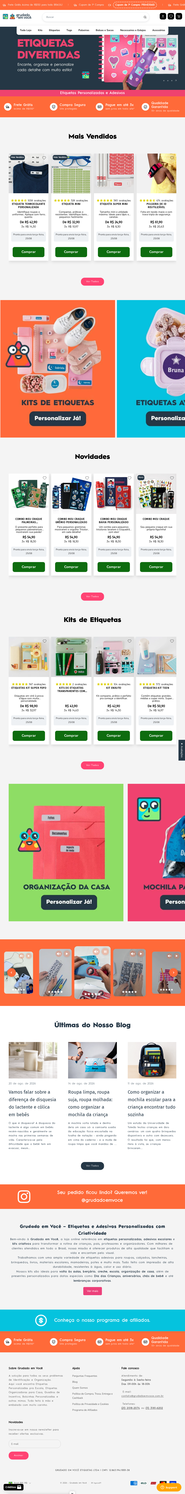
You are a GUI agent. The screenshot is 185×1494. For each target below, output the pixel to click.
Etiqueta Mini (71, 204)
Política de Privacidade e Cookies (90, 1404)
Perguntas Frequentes (84, 1376)
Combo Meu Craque (156, 519)
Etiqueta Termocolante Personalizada (28, 205)
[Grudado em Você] (17, 16)
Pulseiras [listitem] (83, 30)
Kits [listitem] (40, 30)
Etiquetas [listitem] (54, 30)
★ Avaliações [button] (182, 750)
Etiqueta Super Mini (114, 204)
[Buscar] (145, 17)
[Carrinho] (179, 16)
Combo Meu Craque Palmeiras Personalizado (28, 520)
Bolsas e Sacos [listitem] (105, 30)
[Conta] (163, 16)
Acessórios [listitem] (158, 30)
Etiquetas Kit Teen (156, 687)
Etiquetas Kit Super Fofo (28, 687)
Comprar (28, 252)
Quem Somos (80, 1388)
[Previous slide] (11, 972)
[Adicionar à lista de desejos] (44, 158)
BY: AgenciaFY (96, 1483)
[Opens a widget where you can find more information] (168, 1487)
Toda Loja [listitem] (25, 30)
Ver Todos (92, 281)
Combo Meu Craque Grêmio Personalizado (71, 520)
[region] (92, 55)
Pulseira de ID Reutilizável (156, 205)
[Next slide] (173, 972)
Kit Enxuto (113, 687)
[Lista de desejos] (171, 16)
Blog (75, 1382)
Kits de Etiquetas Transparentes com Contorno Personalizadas (71, 689)
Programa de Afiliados (84, 1410)
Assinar (18, 1455)
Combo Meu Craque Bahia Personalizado (113, 520)
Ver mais (92, 1291)
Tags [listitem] (69, 30)
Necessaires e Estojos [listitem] (133, 30)
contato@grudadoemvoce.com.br (142, 1396)
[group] (92, 55)
